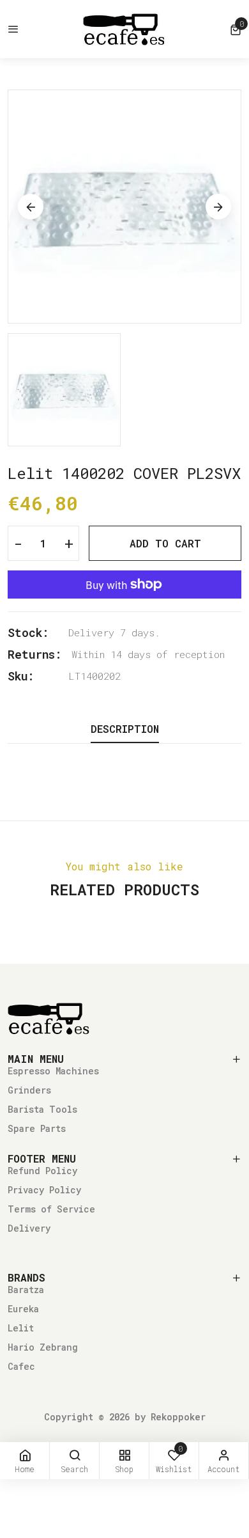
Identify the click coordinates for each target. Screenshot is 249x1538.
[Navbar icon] (13, 29)
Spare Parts (37, 1128)
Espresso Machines (53, 1071)
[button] (235, 29)
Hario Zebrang (43, 1347)
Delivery (29, 1228)
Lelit (21, 1328)
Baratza (26, 1289)
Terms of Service (51, 1209)
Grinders (29, 1090)
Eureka (23, 1309)
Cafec (21, 1366)
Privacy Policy (44, 1190)
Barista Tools (42, 1109)
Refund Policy (42, 1171)
